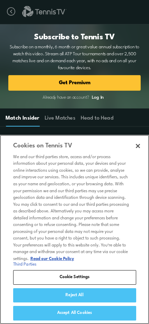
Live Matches (59, 118)
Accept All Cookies (74, 313)
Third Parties (25, 264)
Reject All (74, 295)
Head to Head (97, 118)
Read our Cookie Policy (52, 259)
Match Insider (23, 118)
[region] (74, 229)
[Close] (138, 146)
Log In (98, 97)
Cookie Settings (75, 277)
